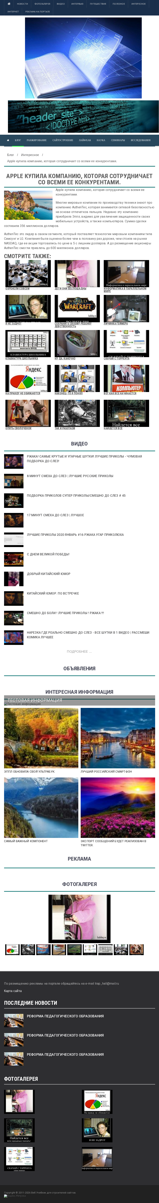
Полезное (119, 3)
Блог (18, 140)
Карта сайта (13, 991)
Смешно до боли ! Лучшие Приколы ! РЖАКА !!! (65, 613)
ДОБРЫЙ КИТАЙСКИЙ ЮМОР (49, 574)
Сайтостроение (63, 140)
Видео (61, 3)
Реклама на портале (37, 11)
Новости (22, 3)
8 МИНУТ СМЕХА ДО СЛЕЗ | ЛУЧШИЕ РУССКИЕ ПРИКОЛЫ (70, 476)
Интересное (138, 3)
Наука (101, 140)
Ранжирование (37, 140)
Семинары (118, 140)
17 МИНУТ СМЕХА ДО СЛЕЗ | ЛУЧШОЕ (55, 515)
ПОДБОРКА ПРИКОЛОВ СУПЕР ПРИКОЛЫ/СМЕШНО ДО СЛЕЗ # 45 (76, 495)
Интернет (13, 11)
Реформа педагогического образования (65, 1016)
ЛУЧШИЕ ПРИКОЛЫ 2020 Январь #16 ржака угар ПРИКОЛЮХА (75, 535)
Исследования (140, 140)
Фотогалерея (42, 3)
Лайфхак (85, 140)
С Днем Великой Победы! (48, 554)
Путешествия (98, 3)
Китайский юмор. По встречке (53, 593)
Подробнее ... (79, 651)
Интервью (77, 3)
